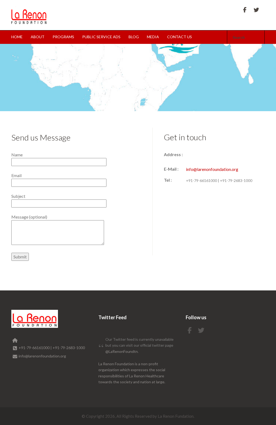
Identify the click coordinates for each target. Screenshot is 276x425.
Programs (63, 36)
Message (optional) (29, 216)
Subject (18, 196)
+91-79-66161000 (202, 180)
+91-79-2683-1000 (236, 180)
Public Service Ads (101, 36)
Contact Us (179, 36)
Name (17, 154)
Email (16, 175)
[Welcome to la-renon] (29, 15)
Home (17, 36)
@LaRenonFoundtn (121, 351)
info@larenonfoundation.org (212, 169)
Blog (134, 36)
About (37, 36)
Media (153, 36)
